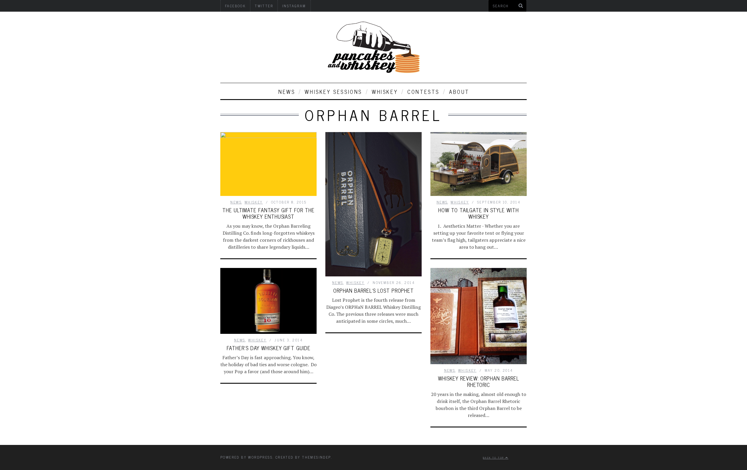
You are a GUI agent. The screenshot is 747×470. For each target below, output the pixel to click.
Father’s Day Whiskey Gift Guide (268, 347)
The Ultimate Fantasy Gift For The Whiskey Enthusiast (268, 213)
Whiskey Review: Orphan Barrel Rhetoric (478, 381)
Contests (423, 91)
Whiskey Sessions (333, 91)
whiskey (385, 91)
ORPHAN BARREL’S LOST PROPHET (373, 290)
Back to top (494, 457)
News (286, 91)
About (459, 91)
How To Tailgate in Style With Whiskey (478, 213)
